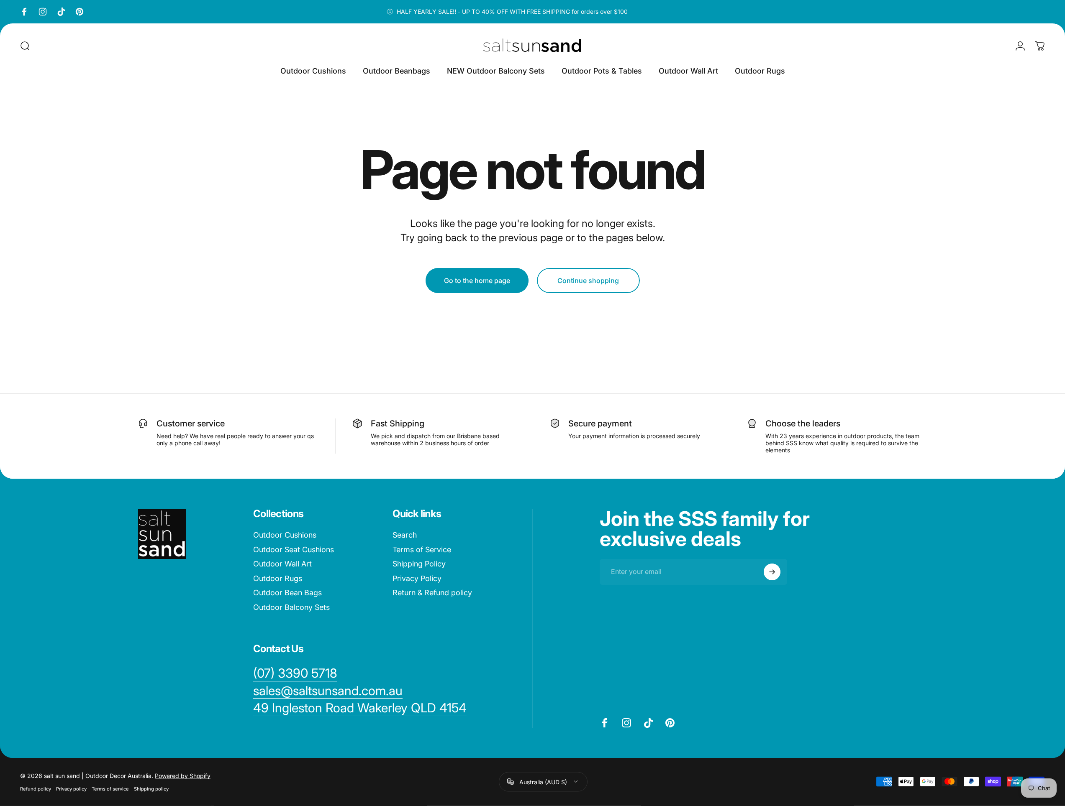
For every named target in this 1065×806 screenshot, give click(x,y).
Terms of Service (422, 549)
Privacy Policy (417, 578)
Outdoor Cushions (284, 535)
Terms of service (110, 788)
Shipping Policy (419, 563)
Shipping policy (151, 788)
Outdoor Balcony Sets (291, 607)
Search (405, 535)
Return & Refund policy (432, 592)
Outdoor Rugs (277, 578)
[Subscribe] (772, 572)
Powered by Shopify (182, 775)
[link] (360, 708)
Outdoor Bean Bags (287, 592)
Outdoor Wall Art (282, 563)
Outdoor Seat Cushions (293, 549)
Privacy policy (71, 788)
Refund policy (35, 788)
